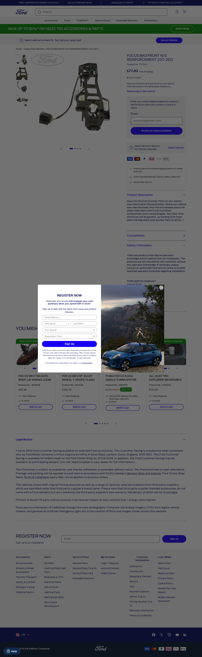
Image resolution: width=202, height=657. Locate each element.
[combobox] (68, 330)
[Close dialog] (161, 287)
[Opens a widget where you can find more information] (12, 651)
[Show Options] (94, 330)
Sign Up (69, 344)
